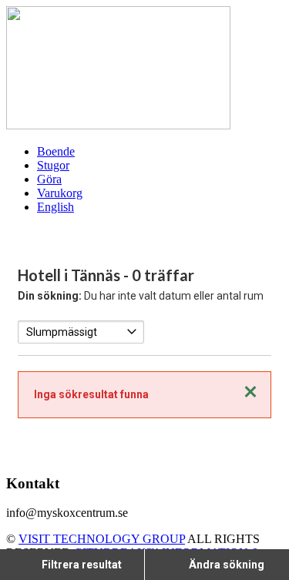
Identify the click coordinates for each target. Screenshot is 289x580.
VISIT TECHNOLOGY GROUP (101, 538)
